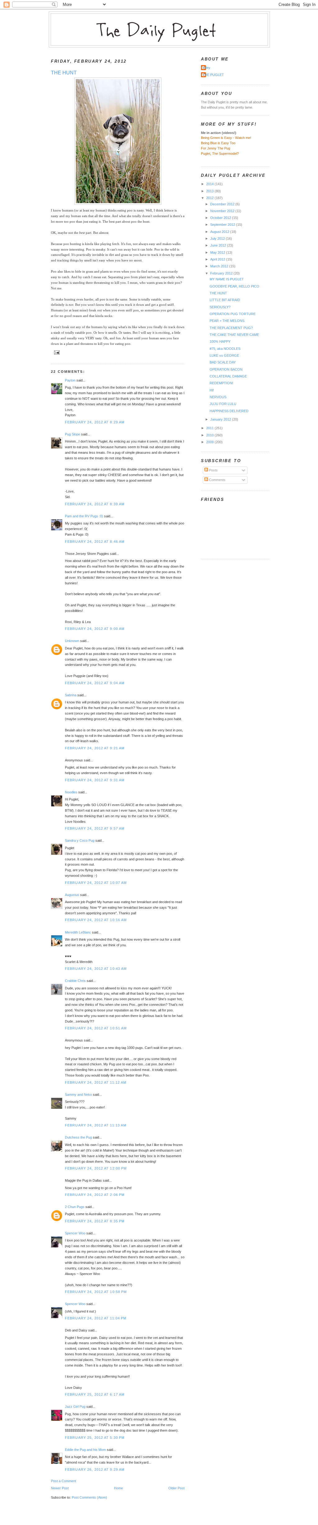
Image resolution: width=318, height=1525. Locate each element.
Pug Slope (72, 434)
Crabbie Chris (75, 981)
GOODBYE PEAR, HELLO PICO (234, 286)
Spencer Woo (75, 1233)
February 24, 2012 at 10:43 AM (96, 968)
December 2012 (222, 204)
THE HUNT (64, 72)
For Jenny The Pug (215, 148)
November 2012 (222, 211)
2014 (210, 184)
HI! (212, 390)
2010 (210, 435)
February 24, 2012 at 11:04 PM (95, 1318)
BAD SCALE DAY (223, 362)
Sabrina (70, 695)
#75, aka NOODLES (225, 348)
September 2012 (223, 224)
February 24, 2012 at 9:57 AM (95, 828)
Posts (213, 470)
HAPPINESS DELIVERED (229, 411)
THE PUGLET (213, 75)
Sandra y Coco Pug (79, 840)
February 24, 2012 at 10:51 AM (96, 1028)
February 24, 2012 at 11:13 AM (95, 1125)
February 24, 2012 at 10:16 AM (96, 920)
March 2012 (219, 266)
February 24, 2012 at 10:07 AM (96, 883)
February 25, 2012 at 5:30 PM (95, 1437)
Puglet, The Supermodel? (220, 153)
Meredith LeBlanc (78, 932)
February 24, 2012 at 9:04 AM (95, 683)
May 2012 (218, 252)
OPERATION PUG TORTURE (233, 314)
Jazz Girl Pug (75, 1406)
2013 (210, 191)
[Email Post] (56, 352)
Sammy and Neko (78, 1094)
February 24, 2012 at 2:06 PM (95, 1195)
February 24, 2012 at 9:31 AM (95, 780)
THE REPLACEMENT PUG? (231, 328)
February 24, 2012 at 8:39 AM (95, 504)
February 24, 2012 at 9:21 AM (95, 748)
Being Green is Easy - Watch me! (226, 138)
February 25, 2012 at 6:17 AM (95, 1394)
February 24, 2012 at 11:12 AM (95, 1082)
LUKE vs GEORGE (224, 355)
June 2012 (218, 245)
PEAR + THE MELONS (227, 321)
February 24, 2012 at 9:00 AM (95, 629)
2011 (210, 428)
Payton (70, 380)
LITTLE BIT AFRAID (225, 300)
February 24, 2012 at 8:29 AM (95, 422)
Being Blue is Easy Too (218, 143)
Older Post (176, 1488)
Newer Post (60, 1488)
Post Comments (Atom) (89, 1497)
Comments (216, 480)
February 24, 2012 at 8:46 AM (95, 541)
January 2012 (221, 419)
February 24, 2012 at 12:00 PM (96, 1168)
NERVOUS (218, 397)
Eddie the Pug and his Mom (85, 1449)
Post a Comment (63, 1481)
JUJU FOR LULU (223, 404)
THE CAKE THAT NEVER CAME (234, 335)
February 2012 (222, 273)
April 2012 (218, 259)
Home (118, 1488)
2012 (210, 198)
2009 (210, 442)
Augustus (72, 895)
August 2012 (220, 232)
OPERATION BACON (226, 369)
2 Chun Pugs (74, 1207)
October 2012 (221, 218)
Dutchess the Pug (78, 1137)
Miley (206, 67)
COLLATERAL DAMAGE (228, 376)
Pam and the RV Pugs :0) (84, 516)
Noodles (71, 792)
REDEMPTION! (221, 383)
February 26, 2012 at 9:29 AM (95, 1469)
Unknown (72, 641)
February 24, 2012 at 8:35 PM (95, 1221)
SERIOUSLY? (220, 307)
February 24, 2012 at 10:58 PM (96, 1292)
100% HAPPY (220, 341)
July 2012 (218, 238)
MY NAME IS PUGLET (227, 279)
